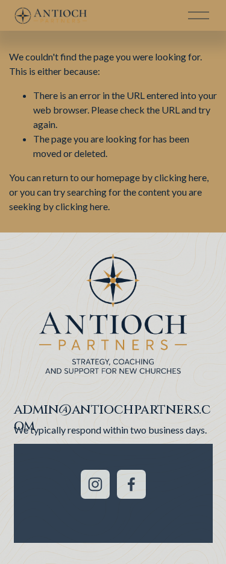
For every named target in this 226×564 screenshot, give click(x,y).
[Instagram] (95, 484)
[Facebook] (131, 484)
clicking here (180, 177)
